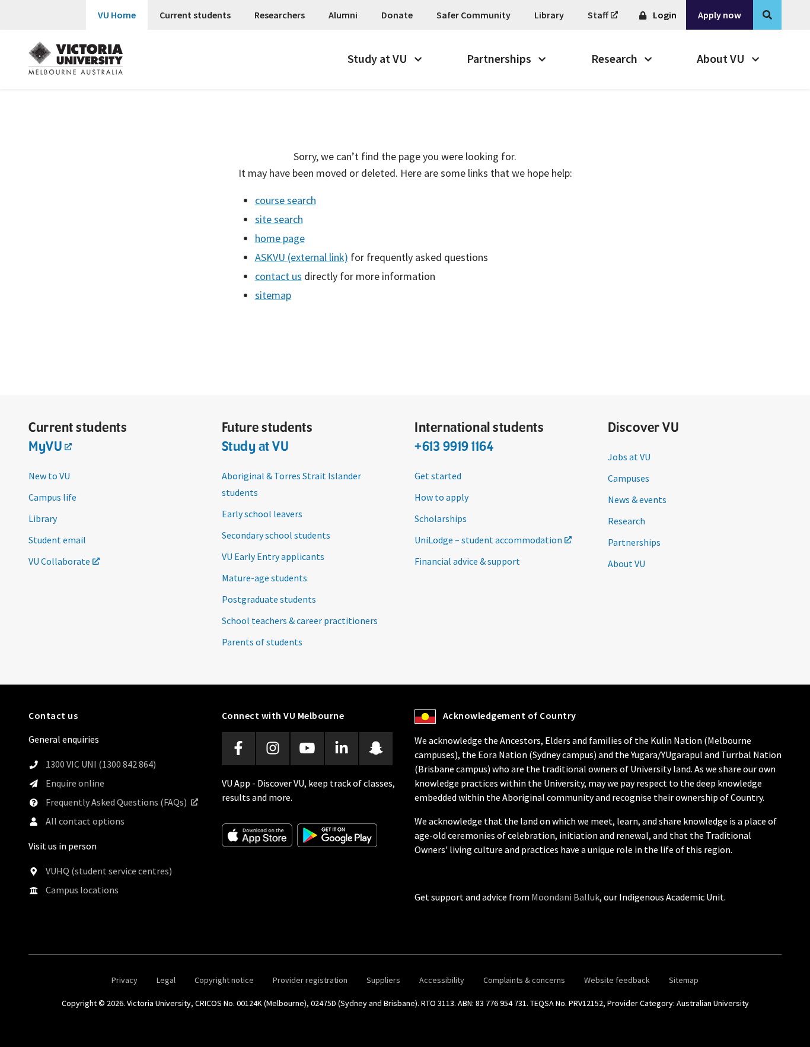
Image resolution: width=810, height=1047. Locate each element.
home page (280, 238)
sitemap (273, 295)
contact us (278, 276)
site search (279, 219)
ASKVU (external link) (301, 257)
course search (285, 200)
